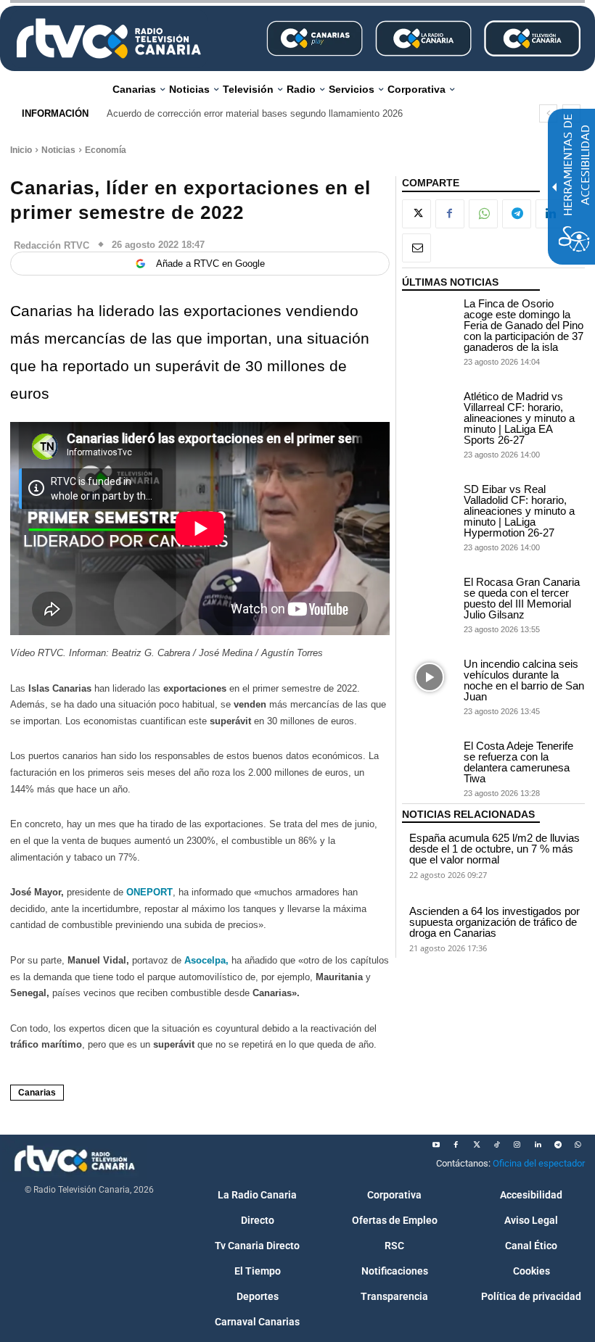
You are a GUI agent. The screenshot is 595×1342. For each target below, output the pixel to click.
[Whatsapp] (578, 1144)
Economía (105, 150)
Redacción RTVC (51, 245)
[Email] (416, 247)
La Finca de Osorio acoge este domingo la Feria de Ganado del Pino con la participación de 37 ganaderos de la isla (523, 325)
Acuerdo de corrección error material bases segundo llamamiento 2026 (255, 113)
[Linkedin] (537, 1144)
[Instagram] (517, 1144)
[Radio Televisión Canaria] (109, 38)
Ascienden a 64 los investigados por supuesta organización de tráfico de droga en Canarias (494, 922)
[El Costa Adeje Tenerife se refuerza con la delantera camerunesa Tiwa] (429, 759)
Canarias (37, 1093)
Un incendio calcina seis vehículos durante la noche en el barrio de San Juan (524, 680)
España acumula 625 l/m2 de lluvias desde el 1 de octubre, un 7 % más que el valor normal (494, 849)
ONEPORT (149, 892)
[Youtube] (436, 1144)
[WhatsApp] (483, 213)
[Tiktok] (497, 1144)
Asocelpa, (206, 960)
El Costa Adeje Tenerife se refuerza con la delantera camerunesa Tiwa (518, 762)
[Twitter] (476, 1144)
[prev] (548, 113)
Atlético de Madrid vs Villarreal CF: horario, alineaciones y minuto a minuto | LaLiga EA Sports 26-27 (519, 418)
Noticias (58, 150)
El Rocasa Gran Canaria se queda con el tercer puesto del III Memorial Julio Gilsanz (522, 598)
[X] (416, 213)
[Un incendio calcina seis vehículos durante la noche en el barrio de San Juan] (429, 677)
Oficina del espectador (539, 1163)
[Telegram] (516, 213)
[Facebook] (449, 213)
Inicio (21, 150)
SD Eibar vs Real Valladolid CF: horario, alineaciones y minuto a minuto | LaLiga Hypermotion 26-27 (519, 511)
